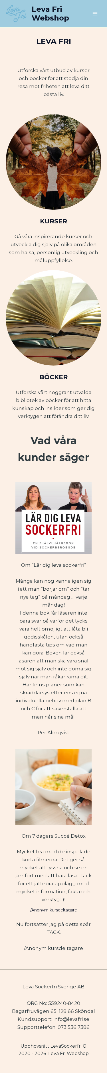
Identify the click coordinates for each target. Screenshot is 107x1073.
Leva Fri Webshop (50, 14)
